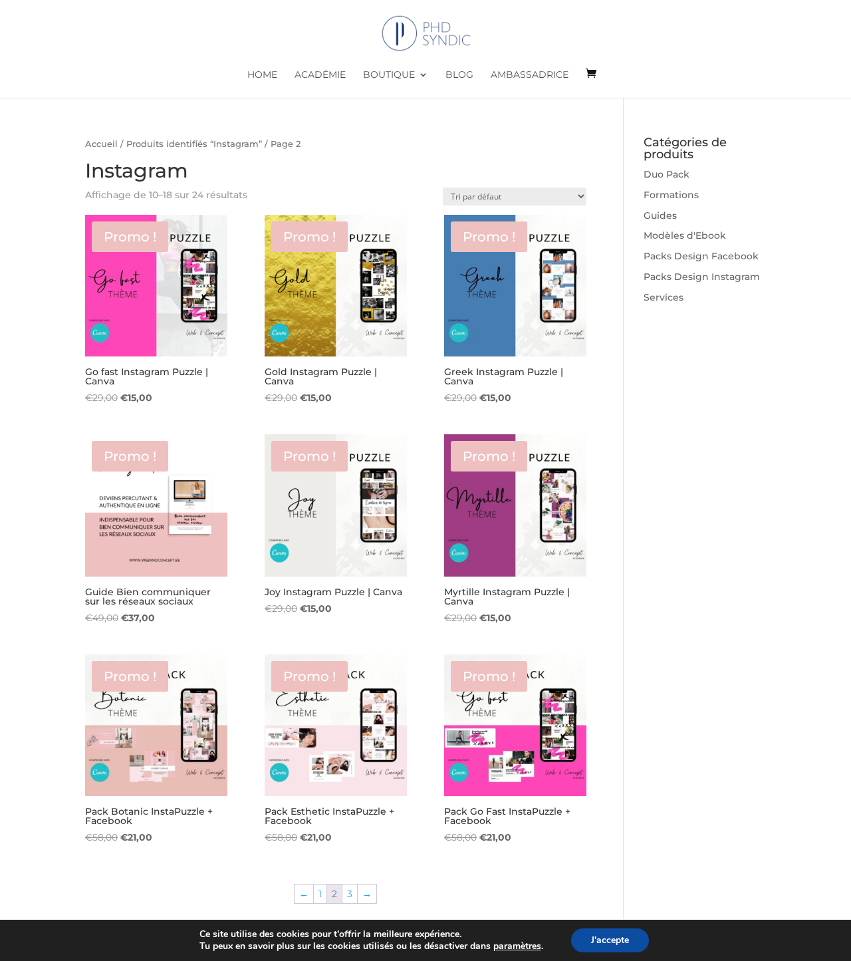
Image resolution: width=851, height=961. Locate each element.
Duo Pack (666, 174)
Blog (459, 75)
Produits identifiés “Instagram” (194, 144)
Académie (320, 75)
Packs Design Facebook (701, 256)
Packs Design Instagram (702, 277)
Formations (671, 195)
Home (262, 75)
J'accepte (610, 940)
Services (663, 297)
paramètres (517, 946)
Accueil (101, 144)
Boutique (389, 75)
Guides (660, 215)
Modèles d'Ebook (685, 235)
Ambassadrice (529, 75)
